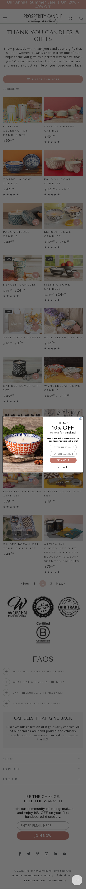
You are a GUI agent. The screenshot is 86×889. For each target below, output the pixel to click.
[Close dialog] (81, 419)
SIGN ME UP (63, 460)
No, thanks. (63, 466)
